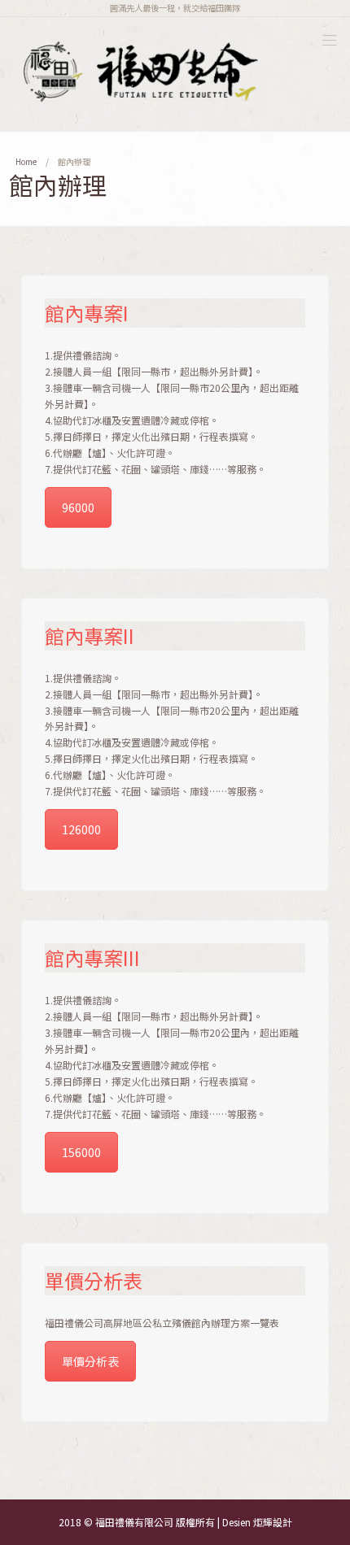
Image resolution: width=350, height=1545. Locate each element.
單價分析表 (90, 1361)
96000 (78, 507)
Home (26, 161)
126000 (81, 829)
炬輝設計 (272, 1522)
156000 (81, 1152)
